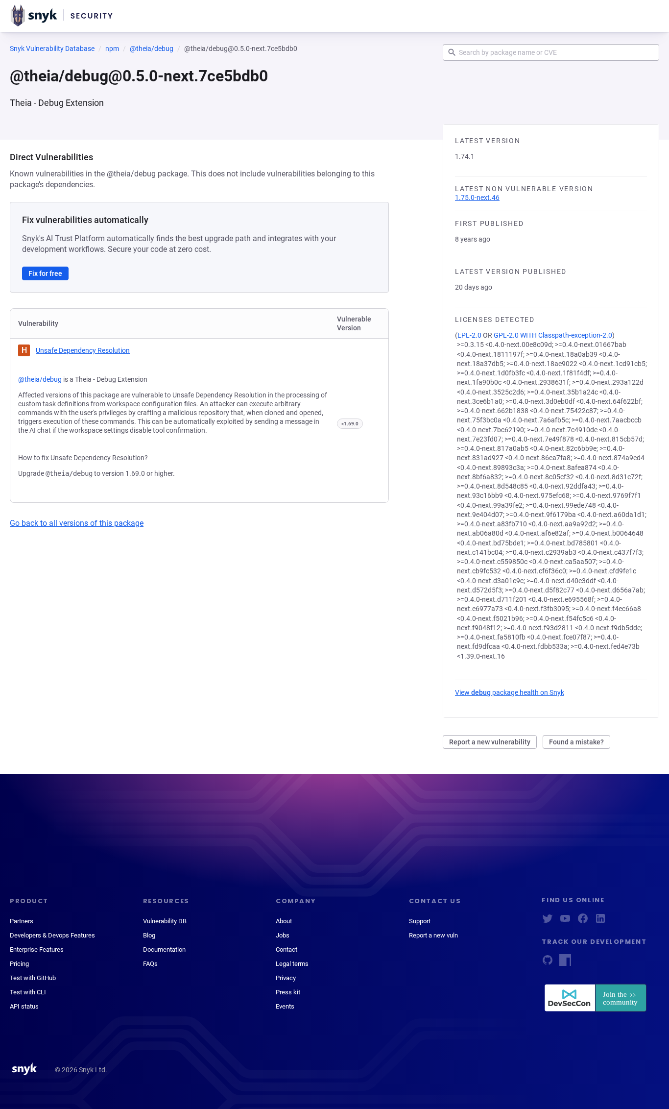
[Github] (547, 963)
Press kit (288, 992)
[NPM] (565, 963)
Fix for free (45, 273)
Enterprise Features (37, 949)
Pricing (19, 963)
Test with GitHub (33, 978)
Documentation (164, 949)
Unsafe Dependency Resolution (83, 350)
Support (419, 921)
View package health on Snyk (509, 692)
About (284, 921)
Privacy (286, 978)
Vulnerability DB (165, 921)
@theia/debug (151, 48)
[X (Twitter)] (547, 921)
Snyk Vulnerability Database (52, 48)
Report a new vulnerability (489, 742)
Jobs (282, 935)
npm (112, 48)
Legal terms (292, 963)
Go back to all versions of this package (76, 523)
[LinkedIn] (600, 921)
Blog (149, 935)
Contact (286, 949)
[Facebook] (583, 921)
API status (24, 1006)
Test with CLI (28, 992)
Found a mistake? (576, 742)
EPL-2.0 (469, 335)
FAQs (150, 963)
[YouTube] (565, 921)
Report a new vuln (433, 935)
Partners (21, 921)
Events (285, 1006)
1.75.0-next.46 (477, 197)
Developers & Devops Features (52, 935)
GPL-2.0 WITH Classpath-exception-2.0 (553, 335)
